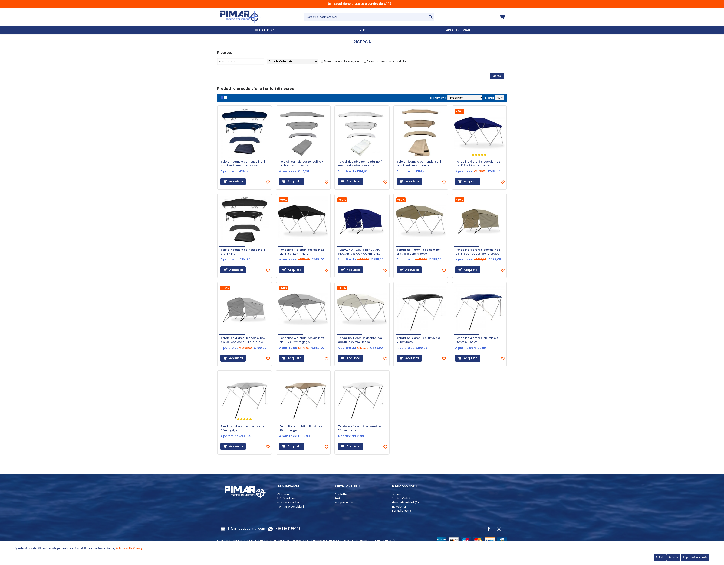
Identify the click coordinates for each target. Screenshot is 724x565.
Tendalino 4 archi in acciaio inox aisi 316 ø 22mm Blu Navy (478, 163)
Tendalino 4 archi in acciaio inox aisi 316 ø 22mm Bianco (360, 340)
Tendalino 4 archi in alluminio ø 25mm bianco (359, 428)
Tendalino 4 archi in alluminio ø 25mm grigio (242, 428)
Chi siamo (284, 494)
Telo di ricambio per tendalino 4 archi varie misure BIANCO (360, 163)
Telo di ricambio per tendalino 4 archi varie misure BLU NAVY (243, 163)
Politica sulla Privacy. (129, 548)
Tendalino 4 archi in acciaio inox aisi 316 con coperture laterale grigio (243, 340)
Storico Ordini (401, 498)
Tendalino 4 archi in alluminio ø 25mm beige (300, 428)
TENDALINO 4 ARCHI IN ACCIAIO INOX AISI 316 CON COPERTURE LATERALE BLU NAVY (359, 252)
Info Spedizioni (286, 498)
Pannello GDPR (401, 510)
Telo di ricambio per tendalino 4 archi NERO (243, 252)
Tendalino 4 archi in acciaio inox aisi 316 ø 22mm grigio (301, 340)
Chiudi (660, 557)
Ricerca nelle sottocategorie (341, 61)
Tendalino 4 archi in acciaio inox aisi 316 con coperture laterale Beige (478, 252)
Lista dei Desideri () (405, 502)
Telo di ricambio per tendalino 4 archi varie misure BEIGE (419, 163)
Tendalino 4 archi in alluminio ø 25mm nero (418, 340)
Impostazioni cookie (695, 557)
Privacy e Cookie (288, 502)
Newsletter (399, 506)
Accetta (673, 557)
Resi (337, 498)
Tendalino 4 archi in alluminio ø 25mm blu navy (477, 340)
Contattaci (342, 494)
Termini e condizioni (290, 506)
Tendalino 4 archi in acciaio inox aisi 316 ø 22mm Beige (419, 252)
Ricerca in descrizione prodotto (386, 61)
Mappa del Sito (344, 502)
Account (397, 494)
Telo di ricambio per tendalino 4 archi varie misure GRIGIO (301, 163)
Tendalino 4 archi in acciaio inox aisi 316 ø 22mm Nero (301, 252)
